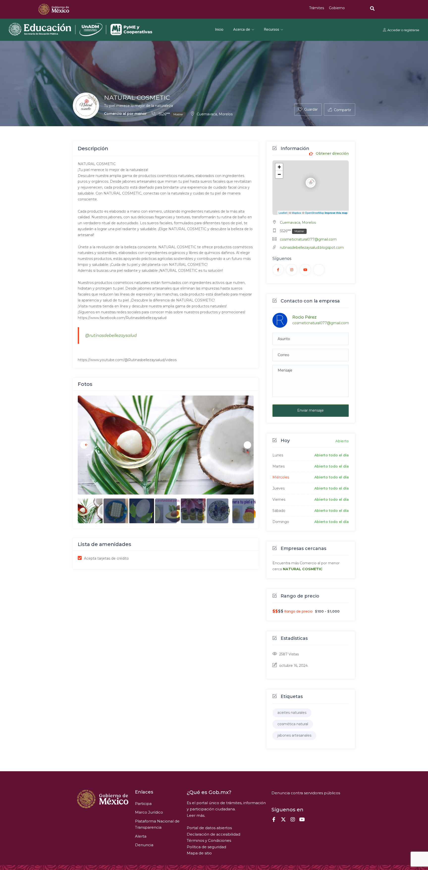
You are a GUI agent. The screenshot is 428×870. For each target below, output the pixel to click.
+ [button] (279, 167)
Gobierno (337, 8)
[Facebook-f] (273, 819)
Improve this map (336, 213)
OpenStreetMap (314, 213)
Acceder (393, 30)
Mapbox (296, 213)
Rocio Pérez (304, 317)
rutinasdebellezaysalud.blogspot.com (312, 247)
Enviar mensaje (310, 410)
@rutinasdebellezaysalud (111, 335)
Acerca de (242, 29)
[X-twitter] (283, 819)
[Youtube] (302, 819)
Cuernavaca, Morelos (215, 114)
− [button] (279, 174)
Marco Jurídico (149, 812)
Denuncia (144, 845)
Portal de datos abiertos (209, 827)
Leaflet (283, 213)
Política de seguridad (206, 847)
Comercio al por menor (125, 113)
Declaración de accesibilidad (213, 834)
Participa (143, 803)
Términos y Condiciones (209, 840)
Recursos (272, 29)
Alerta (140, 836)
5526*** (170, 114)
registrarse (411, 30)
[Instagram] (292, 819)
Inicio (219, 29)
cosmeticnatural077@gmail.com (308, 239)
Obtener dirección (332, 154)
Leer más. (196, 815)
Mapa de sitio (199, 853)
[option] (166, 445)
